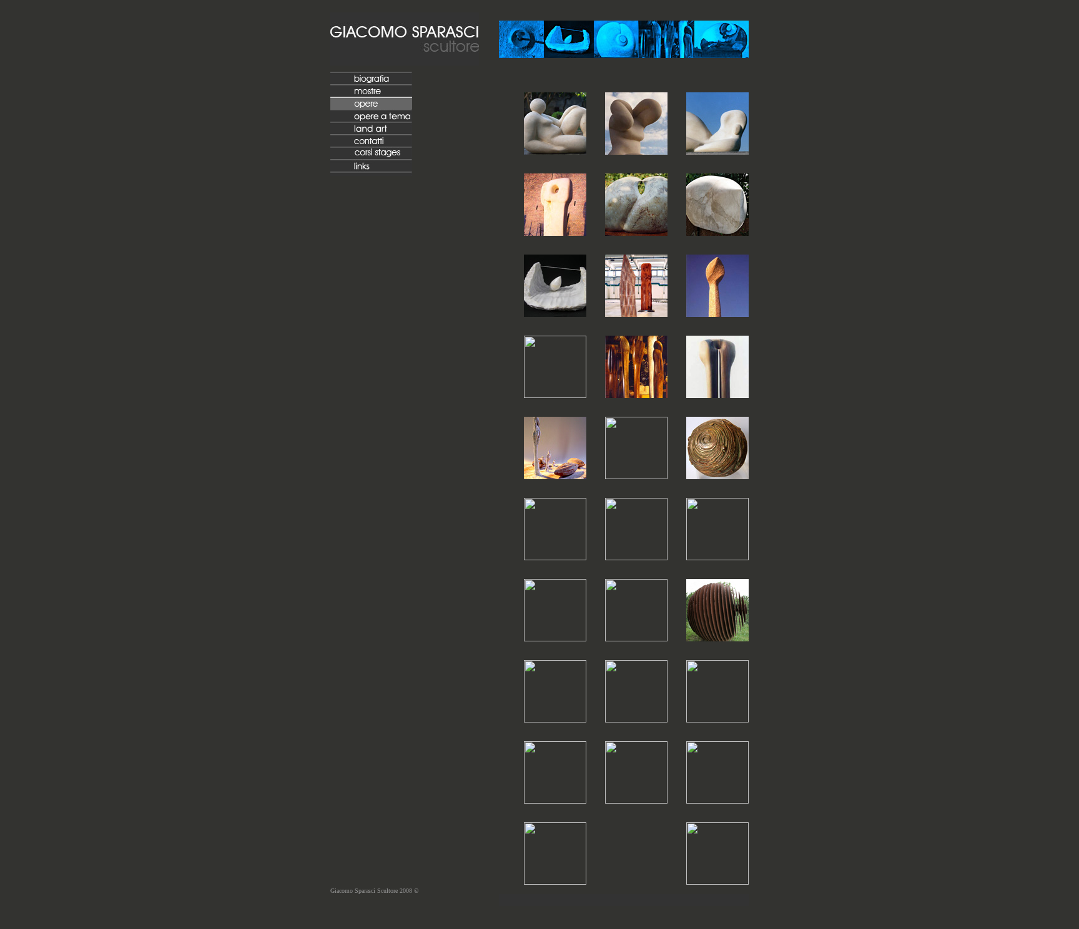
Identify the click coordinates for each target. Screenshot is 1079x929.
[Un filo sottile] (717, 800)
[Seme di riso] (555, 475)
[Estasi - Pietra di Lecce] (636, 151)
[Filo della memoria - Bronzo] (717, 475)
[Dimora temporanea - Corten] (555, 557)
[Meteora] (717, 313)
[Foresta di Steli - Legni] (636, 394)
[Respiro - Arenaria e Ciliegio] (555, 394)
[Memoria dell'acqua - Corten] (636, 638)
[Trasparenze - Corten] (636, 557)
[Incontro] (636, 232)
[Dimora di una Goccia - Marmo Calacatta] (555, 313)
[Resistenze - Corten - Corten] (555, 638)
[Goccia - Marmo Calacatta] (717, 232)
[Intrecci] (717, 881)
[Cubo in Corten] (555, 800)
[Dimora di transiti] (555, 881)
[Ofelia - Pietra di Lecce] (555, 151)
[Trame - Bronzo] (636, 475)
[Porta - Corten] (555, 719)
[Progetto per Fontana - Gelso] (717, 394)
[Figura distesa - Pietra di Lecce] (717, 151)
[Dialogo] (555, 232)
